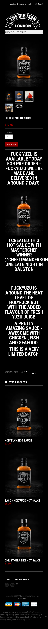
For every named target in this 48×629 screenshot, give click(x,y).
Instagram (12, 585)
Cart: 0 (40, 4)
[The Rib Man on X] (17, 584)
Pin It (34, 373)
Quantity (8, 132)
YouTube (7, 585)
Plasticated (22, 599)
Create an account (24, 4)
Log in (12, 4)
